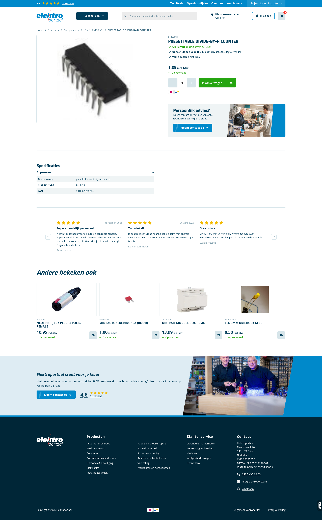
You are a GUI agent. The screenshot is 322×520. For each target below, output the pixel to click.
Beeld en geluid (95, 448)
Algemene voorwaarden (247, 509)
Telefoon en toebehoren (152, 458)
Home (40, 30)
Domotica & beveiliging (100, 463)
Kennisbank (234, 3)
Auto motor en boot (98, 443)
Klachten (192, 453)
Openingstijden (197, 3)
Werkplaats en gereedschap (154, 467)
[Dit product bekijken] (67, 299)
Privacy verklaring (276, 509)
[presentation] (48, 237)
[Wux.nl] (319, 505)
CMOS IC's (97, 30)
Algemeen (44, 172)
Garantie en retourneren (201, 443)
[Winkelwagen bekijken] (281, 16)
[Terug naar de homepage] (50, 16)
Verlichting (143, 463)
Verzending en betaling (200, 448)
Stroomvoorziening (148, 453)
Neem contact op (55, 395)
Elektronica (54, 30)
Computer (92, 453)
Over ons (217, 3)
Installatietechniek (97, 472)
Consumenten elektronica (101, 458)
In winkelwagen (212, 83)
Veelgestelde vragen (199, 458)
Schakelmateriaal (147, 448)
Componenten (71, 30)
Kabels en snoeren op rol (152, 443)
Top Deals (176, 3)
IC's (86, 30)
